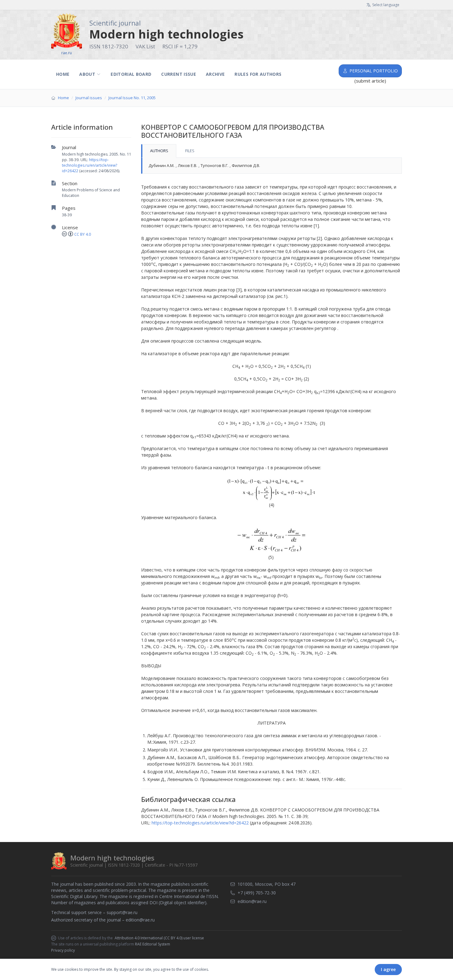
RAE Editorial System (152, 944)
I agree (388, 969)
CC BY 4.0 (82, 234)
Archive (215, 74)
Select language (385, 4)
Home (62, 74)
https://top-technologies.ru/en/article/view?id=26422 (89, 165)
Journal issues (89, 97)
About (87, 74)
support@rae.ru (122, 912)
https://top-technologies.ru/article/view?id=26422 (200, 823)
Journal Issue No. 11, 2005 (132, 97)
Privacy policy (63, 950)
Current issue (178, 74)
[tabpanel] (271, 166)
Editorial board (131, 74)
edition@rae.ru (140, 920)
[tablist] (271, 151)
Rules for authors (258, 74)
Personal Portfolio (373, 71)
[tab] (158, 151)
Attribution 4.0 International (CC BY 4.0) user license (159, 938)
